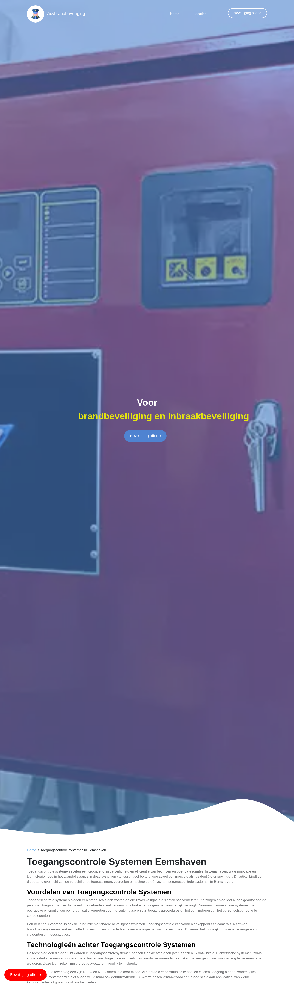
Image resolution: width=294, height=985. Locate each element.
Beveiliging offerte (247, 13)
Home (174, 14)
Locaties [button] (199, 14)
